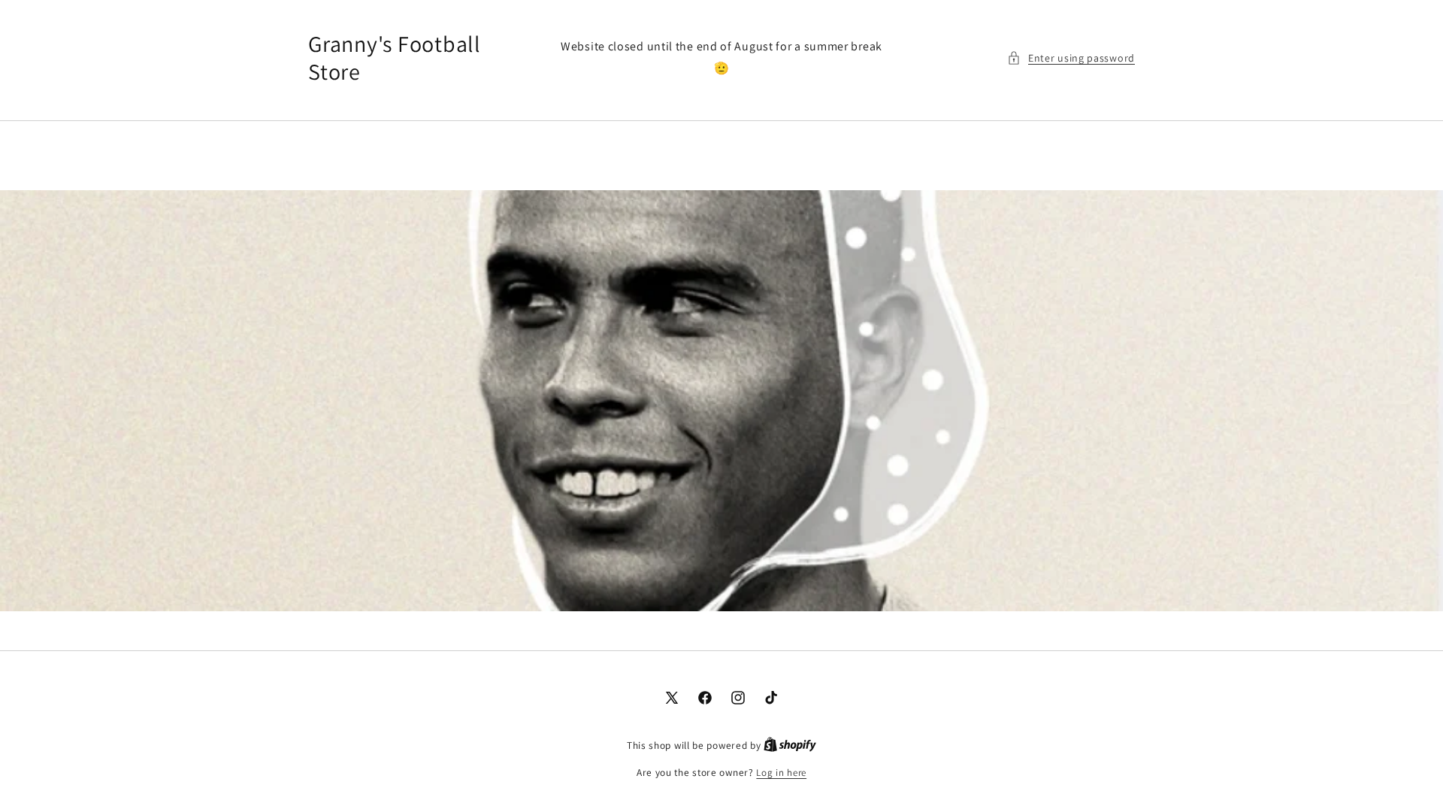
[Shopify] (790, 745)
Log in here (781, 772)
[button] (1071, 58)
